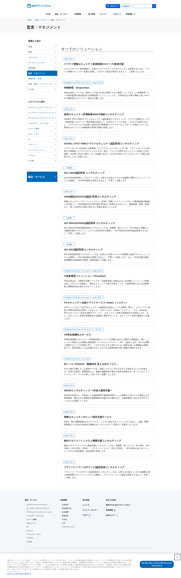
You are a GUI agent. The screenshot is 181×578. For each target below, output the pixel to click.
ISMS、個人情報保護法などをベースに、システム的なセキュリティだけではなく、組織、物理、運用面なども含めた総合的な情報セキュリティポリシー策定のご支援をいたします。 (107, 418)
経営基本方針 (67, 508)
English (126, 6)
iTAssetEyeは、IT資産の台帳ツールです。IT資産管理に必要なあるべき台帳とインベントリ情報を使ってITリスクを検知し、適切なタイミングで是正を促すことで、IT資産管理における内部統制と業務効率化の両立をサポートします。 (106, 279)
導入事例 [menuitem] (91, 14)
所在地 (64, 519)
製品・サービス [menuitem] (60, 16)
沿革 (63, 523)
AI (29, 139)
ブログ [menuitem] (115, 14)
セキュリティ (33, 134)
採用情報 (109, 510)
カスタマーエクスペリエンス (40, 107)
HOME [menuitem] (48, 14)
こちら (20, 562)
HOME (29, 20)
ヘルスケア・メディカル (38, 123)
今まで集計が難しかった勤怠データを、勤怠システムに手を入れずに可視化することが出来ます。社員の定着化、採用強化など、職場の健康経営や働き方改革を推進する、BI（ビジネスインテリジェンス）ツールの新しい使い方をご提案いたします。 (106, 366)
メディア (32, 145)
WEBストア (110, 515)
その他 (31, 89)
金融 (30, 47)
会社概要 (65, 512)
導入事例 (86, 500)
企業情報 (63, 500)
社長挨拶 (65, 504)
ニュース (86, 505)
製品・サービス (41, 20)
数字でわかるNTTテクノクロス (118, 505)
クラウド (32, 155)
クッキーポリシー (13, 571)
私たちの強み (111, 500)
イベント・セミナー (90, 510)
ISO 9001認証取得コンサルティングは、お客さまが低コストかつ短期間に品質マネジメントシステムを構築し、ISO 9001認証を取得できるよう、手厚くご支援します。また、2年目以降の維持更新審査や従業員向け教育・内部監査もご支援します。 (107, 252)
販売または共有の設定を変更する (19, 574)
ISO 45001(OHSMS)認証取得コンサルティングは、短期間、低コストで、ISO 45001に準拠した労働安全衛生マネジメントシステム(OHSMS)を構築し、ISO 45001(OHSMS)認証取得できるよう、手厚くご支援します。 (106, 225)
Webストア (115, 6)
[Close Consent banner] (177, 557)
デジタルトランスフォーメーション (41, 118)
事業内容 (65, 515)
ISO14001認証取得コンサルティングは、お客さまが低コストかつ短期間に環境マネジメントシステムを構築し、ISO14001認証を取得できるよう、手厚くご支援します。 (107, 174)
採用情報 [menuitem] (129, 14)
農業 (30, 52)
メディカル (32, 57)
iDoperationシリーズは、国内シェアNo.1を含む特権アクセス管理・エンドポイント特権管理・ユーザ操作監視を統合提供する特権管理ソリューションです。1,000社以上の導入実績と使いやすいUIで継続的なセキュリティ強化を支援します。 (107, 90)
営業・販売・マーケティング (40, 84)
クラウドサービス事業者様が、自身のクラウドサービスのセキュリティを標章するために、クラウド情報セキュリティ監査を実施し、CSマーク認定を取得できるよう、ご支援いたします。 (106, 65)
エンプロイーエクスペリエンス (41, 113)
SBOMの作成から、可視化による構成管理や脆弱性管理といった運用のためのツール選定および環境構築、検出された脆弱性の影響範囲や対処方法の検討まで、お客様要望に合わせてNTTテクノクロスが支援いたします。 (106, 393)
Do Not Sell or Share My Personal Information (157, 564)
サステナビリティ (68, 527)
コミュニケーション (36, 150)
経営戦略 (32, 68)
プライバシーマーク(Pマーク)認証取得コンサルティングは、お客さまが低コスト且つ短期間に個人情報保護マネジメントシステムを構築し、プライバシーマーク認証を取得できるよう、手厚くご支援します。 (107, 470)
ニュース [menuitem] (101, 16)
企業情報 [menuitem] (76, 16)
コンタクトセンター (36, 63)
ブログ (85, 515)
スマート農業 (33, 129)
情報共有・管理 (34, 79)
